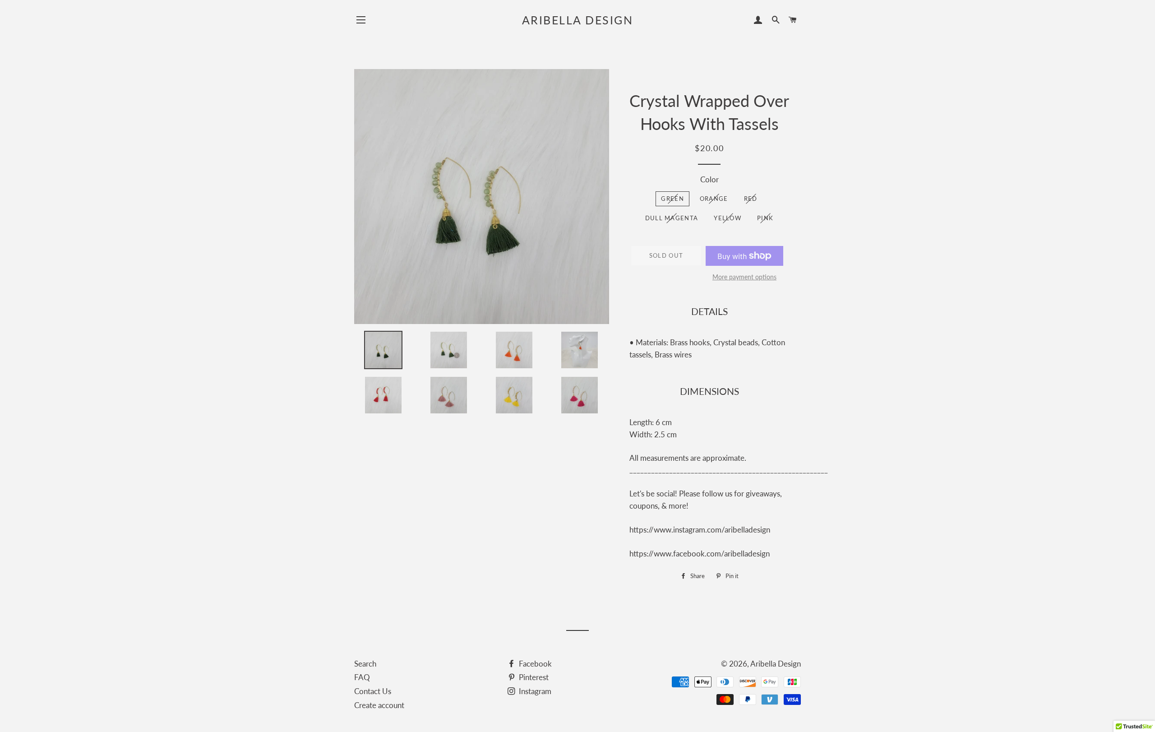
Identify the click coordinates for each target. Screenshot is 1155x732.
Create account (379, 705)
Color (709, 179)
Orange (714, 198)
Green (672, 198)
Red (751, 198)
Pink (765, 218)
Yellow (727, 218)
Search (365, 663)
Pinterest (533, 677)
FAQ (362, 677)
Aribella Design (577, 20)
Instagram (534, 691)
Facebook (534, 663)
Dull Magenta (671, 218)
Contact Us (372, 691)
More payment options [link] (744, 277)
